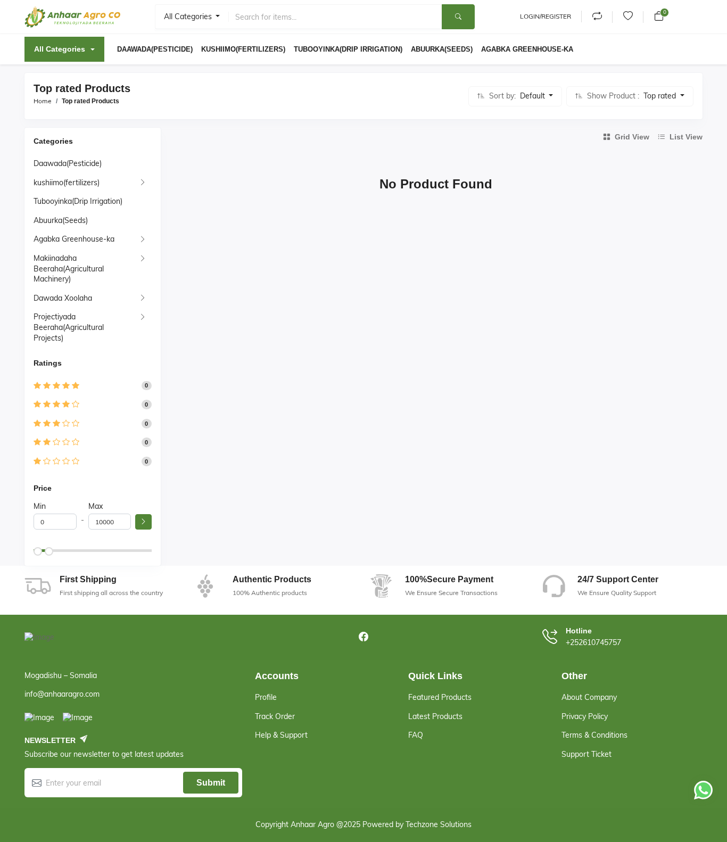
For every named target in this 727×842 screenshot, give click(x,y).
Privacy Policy (584, 716)
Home (43, 101)
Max (95, 506)
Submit (210, 782)
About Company (589, 697)
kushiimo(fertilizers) (67, 182)
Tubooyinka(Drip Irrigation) (78, 201)
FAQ (415, 735)
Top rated (660, 96)
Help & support (281, 735)
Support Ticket (586, 754)
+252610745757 (593, 642)
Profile (266, 697)
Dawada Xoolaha (63, 298)
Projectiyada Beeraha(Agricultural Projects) (69, 327)
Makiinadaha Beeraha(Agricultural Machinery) (69, 268)
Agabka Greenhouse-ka (74, 239)
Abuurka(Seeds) (61, 220)
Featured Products (440, 697)
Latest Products (435, 716)
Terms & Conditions (594, 735)
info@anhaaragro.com (62, 694)
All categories (189, 16)
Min (40, 506)
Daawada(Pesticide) (68, 163)
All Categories (59, 49)
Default (533, 96)
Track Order (275, 716)
